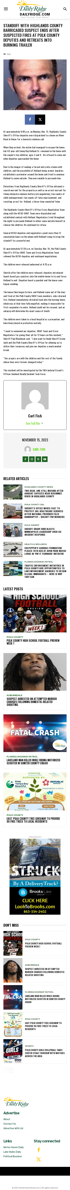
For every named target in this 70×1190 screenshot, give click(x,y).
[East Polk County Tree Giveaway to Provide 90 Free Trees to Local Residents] (35, 791)
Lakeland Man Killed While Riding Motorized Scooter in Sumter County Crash (33, 761)
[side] (35, 877)
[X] (40, 120)
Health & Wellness (35, 544)
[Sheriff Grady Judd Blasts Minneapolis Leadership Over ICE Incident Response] (12, 530)
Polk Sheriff (31, 525)
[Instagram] (32, 459)
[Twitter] (38, 1160)
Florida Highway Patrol (38, 562)
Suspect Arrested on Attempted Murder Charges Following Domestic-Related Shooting (32, 702)
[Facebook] (30, 120)
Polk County (15, 637)
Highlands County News (38, 487)
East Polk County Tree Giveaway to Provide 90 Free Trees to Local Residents (33, 820)
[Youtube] (45, 459)
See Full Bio (33, 423)
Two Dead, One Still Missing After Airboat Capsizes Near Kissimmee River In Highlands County (43, 493)
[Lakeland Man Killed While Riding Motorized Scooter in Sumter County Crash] (35, 733)
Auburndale (14, 695)
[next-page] (11, 1070)
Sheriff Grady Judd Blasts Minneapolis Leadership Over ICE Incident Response (43, 531)
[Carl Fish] (28, 449)
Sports (29, 1046)
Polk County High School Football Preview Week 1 (33, 642)
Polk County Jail (34, 505)
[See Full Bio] (42, 423)
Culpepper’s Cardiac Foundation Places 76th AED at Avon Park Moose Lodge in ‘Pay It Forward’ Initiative (45, 550)
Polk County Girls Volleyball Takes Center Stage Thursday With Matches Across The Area (45, 1053)
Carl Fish (39, 449)
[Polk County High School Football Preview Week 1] (35, 613)
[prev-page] (5, 1070)
